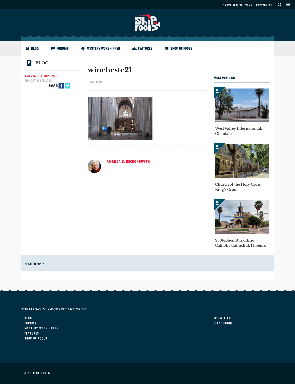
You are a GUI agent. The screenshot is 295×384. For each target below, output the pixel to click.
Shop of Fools (181, 48)
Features (145, 48)
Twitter (67, 85)
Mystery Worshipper (103, 48)
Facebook (61, 85)
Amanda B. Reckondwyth (42, 76)
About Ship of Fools (237, 4)
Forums (63, 48)
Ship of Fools (147, 22)
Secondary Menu (288, 4)
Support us (264, 4)
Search (279, 4)
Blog (35, 48)
